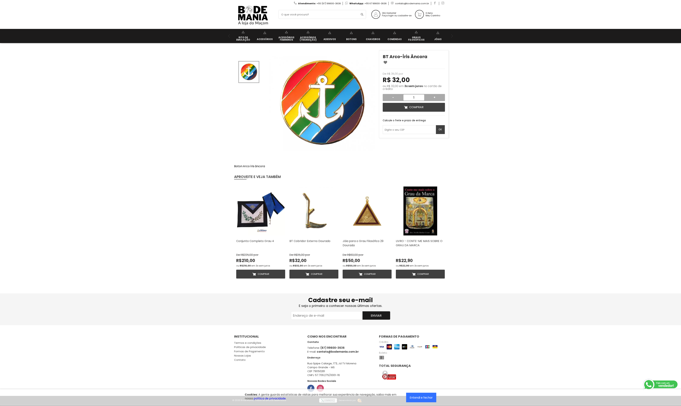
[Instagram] (320, 388)
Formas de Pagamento (249, 351)
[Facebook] (310, 388)
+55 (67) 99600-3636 (329, 3)
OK (440, 129)
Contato (240, 360)
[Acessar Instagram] (443, 3)
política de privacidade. (270, 398)
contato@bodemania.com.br (412, 3)
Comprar (416, 107)
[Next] (452, 36)
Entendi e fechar (421, 398)
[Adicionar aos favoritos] (385, 62)
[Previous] (229, 36)
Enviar (376, 315)
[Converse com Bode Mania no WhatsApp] (660, 385)
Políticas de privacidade (250, 347)
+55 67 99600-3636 (375, 3)
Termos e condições (247, 343)
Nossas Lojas (242, 355)
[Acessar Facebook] (435, 3)
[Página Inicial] (253, 26)
